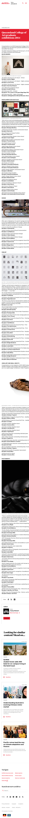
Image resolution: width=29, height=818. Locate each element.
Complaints (20, 803)
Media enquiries (18, 773)
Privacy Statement (6, 803)
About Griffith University (7, 775)
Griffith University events (7, 773)
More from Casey (14, 612)
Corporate (7, 618)
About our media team (20, 778)
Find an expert (18, 775)
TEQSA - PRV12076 (16, 807)
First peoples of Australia (7, 811)
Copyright (14, 803)
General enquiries (6, 778)
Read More (8, 677)
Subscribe (4, 780)
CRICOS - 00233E (6, 807)
